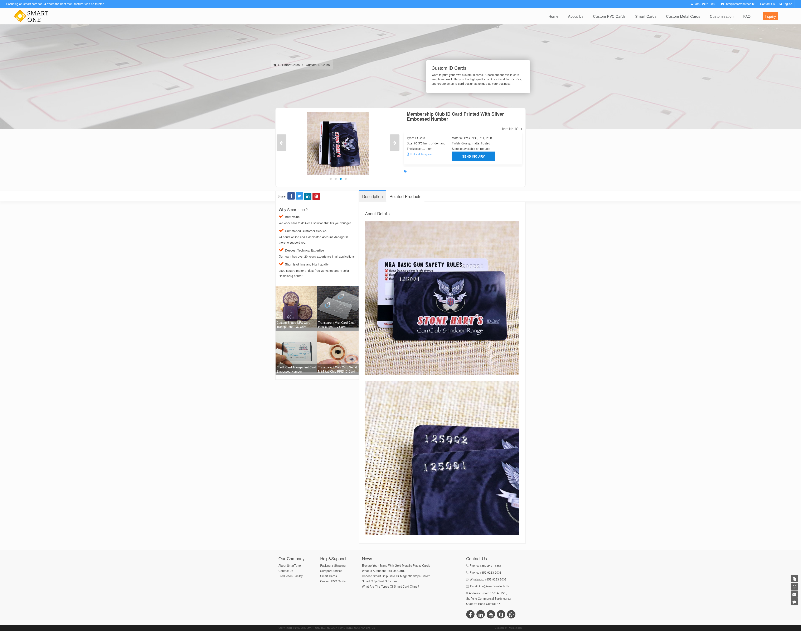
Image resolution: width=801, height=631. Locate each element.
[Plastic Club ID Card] (338, 143)
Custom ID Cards (318, 64)
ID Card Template (421, 154)
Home (553, 16)
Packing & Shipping (333, 565)
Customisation (722, 16)
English (787, 4)
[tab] (372, 196)
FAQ (747, 16)
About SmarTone (289, 565)
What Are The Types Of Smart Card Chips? (390, 586)
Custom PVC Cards (609, 16)
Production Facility (290, 576)
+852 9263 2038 (490, 572)
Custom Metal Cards (683, 16)
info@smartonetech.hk (740, 4)
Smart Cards (645, 16)
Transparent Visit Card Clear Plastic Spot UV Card (337, 324)
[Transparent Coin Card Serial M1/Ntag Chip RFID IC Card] (338, 333)
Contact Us (767, 4)
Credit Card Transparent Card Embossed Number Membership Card (296, 371)
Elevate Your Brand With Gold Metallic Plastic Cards (396, 565)
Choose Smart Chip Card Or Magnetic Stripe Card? (396, 576)
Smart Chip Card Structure (379, 581)
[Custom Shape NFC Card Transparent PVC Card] (296, 288)
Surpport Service (331, 571)
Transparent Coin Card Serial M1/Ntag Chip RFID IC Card (337, 369)
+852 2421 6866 (705, 4)
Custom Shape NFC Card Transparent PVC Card (293, 324)
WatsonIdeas (516, 627)
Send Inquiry (473, 156)
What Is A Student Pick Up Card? (384, 571)
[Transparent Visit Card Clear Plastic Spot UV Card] (338, 288)
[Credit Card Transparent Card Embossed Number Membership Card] (296, 333)
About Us (575, 16)
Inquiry (770, 16)
